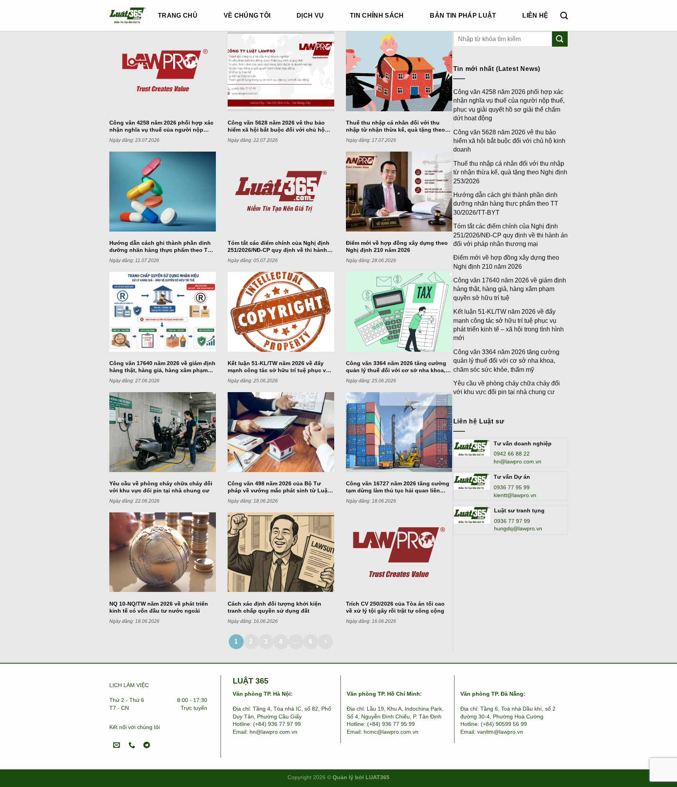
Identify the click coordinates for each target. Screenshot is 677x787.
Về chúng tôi (247, 15)
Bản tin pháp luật (463, 15)
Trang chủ (177, 15)
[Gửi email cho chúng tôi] (117, 745)
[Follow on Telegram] (147, 745)
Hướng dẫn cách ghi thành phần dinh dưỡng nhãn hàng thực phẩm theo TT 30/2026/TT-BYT (505, 204)
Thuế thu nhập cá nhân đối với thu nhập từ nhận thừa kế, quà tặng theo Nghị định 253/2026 (510, 172)
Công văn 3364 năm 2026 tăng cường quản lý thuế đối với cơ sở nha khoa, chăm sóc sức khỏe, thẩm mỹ (506, 361)
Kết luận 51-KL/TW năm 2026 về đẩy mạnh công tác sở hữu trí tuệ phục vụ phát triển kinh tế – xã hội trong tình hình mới (508, 324)
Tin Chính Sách (377, 15)
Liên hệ (535, 15)
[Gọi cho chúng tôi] (132, 745)
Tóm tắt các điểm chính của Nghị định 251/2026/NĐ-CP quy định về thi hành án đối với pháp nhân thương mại (510, 235)
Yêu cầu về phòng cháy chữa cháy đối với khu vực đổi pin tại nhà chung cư (506, 387)
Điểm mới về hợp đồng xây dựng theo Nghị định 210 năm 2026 (506, 262)
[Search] (564, 15)
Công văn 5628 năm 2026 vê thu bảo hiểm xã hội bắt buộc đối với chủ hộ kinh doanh (509, 141)
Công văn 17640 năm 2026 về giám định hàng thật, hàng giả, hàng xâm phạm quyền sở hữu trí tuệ (509, 289)
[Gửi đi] (560, 39)
